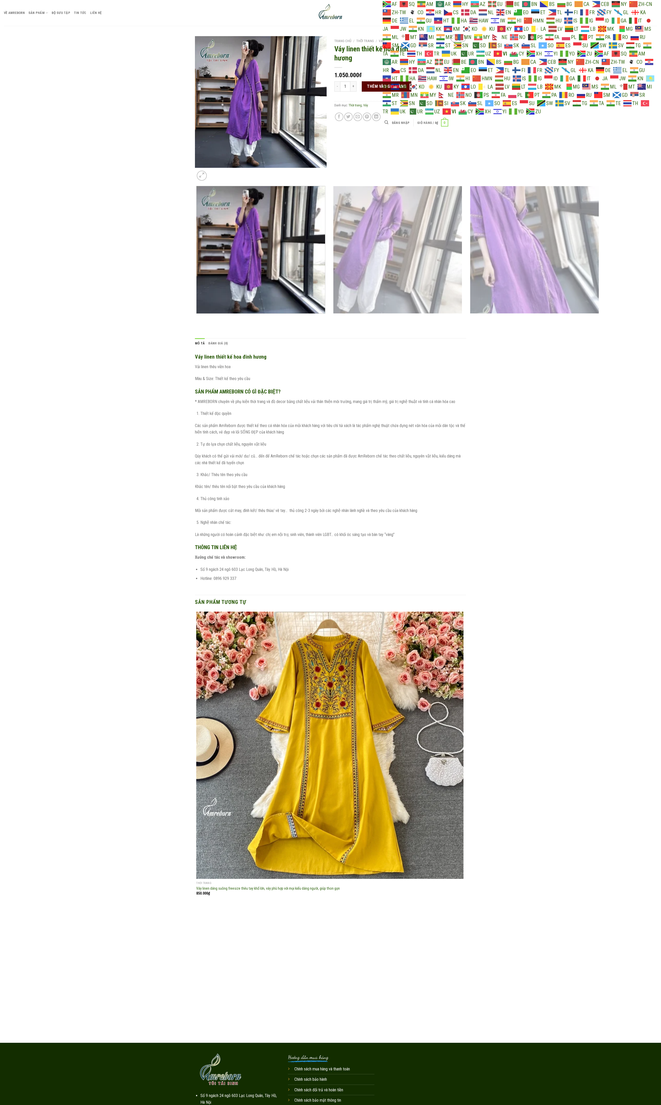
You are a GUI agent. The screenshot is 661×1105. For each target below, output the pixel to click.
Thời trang (365, 41)
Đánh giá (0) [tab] (218, 343)
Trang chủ (342, 41)
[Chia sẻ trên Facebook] (339, 117)
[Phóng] (202, 176)
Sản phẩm (36, 13)
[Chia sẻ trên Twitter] (348, 117)
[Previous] (197, 319)
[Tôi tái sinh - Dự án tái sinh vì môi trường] (330, 13)
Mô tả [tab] (200, 343)
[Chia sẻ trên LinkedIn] (376, 117)
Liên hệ (96, 13)
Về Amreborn (14, 13)
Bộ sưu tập (61, 13)
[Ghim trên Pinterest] (367, 117)
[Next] (214, 173)
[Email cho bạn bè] (357, 117)
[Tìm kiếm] (386, 122)
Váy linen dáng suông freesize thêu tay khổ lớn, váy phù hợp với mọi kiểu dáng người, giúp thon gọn (268, 888)
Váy (382, 41)
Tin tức (80, 13)
